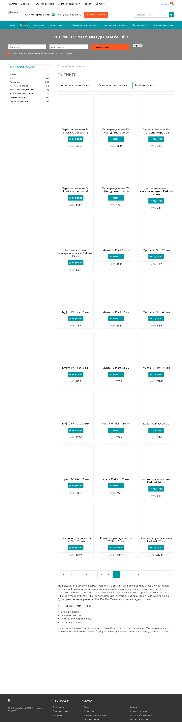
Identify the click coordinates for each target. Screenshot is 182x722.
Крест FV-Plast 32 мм (116, 479)
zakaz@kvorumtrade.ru (68, 14)
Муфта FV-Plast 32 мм (116, 312)
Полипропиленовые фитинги (113, 85)
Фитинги (24, 25)
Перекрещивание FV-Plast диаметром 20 (116, 131)
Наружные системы (58, 25)
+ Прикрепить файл (101, 47)
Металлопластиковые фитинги (75, 85)
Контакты (100, 3)
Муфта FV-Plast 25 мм (75, 312)
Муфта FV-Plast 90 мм (75, 423)
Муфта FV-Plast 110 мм (116, 423)
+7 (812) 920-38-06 (39, 14)
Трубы (12, 25)
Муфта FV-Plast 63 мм (116, 368)
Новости (88, 3)
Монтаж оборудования (68, 3)
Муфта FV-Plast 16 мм (116, 250)
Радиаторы (38, 25)
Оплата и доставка (45, 3)
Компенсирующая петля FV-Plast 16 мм (156, 481)
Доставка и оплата (61, 711)
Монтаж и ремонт (140, 25)
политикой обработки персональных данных (50, 53)
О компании (26, 3)
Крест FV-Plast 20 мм (156, 423)
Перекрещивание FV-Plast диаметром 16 (75, 131)
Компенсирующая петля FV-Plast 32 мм (156, 540)
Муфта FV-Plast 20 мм (156, 250)
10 (139, 574)
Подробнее (77, 139)
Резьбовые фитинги (145, 85)
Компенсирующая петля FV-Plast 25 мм (116, 540)
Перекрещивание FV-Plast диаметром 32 (75, 190)
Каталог (13, 3)
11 (146, 574)
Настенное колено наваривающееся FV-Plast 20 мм (156, 191)
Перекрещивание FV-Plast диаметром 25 (156, 131)
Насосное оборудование (115, 25)
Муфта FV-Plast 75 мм (156, 368)
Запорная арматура (163, 25)
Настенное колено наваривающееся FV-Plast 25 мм (75, 253)
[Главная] (13, 12)
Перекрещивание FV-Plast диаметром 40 (116, 190)
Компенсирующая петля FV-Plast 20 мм (75, 540)
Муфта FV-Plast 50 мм (75, 368)
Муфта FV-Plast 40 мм (156, 312)
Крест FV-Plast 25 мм (75, 479)
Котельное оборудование (85, 25)
